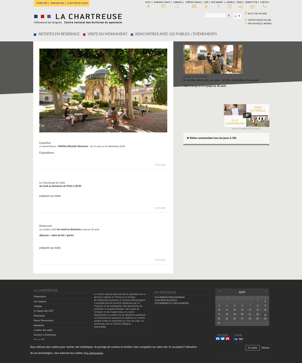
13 (242, 309)
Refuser (265, 348)
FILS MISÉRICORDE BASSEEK (170, 297)
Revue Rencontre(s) (43, 320)
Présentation (40, 296)
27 (242, 318)
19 (234, 314)
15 (257, 309)
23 (265, 314)
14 (250, 309)
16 (265, 309)
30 (265, 318)
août (242, 292)
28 (250, 318)
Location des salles (77, 3)
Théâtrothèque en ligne (259, 20)
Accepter (252, 348)
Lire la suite (160, 164)
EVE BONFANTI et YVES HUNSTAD (172, 303)
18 (227, 314)
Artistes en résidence (59, 34)
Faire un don (57, 3)
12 (234, 309)
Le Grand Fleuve (50, 139)
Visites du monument (54, 179)
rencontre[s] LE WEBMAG (260, 23)
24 (219, 318)
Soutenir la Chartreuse (45, 334)
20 (242, 314)
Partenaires (39, 315)
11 (227, 309)
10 (219, 309)
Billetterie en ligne (257, 13)
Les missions (40, 301)
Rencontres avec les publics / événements (176, 34)
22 (257, 314)
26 (234, 318)
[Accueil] (77, 18)
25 (227, 318)
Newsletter (39, 325)
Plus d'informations (93, 353)
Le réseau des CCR (43, 310)
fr (235, 16)
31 (219, 322)
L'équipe (38, 306)
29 (257, 318)
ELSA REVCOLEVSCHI (166, 300)
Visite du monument (107, 34)
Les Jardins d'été (50, 222)
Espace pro (42, 3)
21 (250, 314)
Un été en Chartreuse (195, 76)
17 (219, 314)
